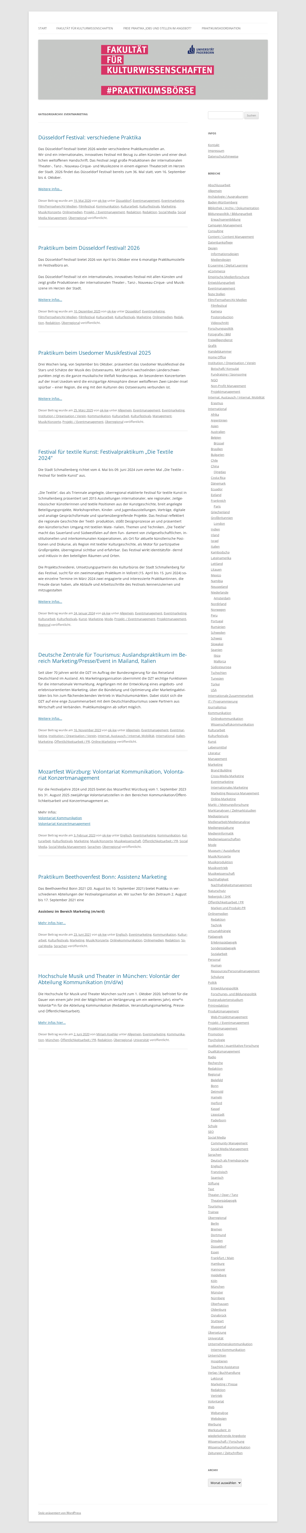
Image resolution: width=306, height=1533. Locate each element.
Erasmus (217, 403)
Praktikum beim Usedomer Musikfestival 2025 (94, 352)
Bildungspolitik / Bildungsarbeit (230, 214)
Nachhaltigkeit (218, 879)
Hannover (218, 1269)
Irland (215, 535)
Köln (214, 1281)
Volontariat (216, 1401)
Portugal (217, 621)
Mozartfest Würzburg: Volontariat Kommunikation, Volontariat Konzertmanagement (111, 774)
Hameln (216, 1097)
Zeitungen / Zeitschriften (225, 1453)
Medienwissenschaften (224, 839)
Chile (214, 460)
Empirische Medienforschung (228, 277)
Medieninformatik (221, 833)
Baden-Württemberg (222, 202)
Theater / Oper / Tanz (223, 1195)
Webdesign (219, 1418)
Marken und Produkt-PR (228, 908)
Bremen (216, 1229)
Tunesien (217, 678)
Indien (215, 529)
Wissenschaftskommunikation (232, 724)
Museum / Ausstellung (224, 850)
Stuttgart (217, 1321)
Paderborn (218, 1120)
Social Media (167, 212)
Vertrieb (216, 1395)
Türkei (215, 684)
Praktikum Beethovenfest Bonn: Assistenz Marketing (102, 876)
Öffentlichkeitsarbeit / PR (72, 741)
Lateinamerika (221, 558)
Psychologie (216, 1040)
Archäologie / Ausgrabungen (228, 196)
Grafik (212, 346)
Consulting (215, 231)
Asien (215, 426)
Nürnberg (218, 1298)
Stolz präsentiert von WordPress (59, 1513)
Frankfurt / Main (222, 1258)
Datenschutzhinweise (223, 156)
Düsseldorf (123, 200)
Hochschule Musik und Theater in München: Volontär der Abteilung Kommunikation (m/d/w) (109, 979)
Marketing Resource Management (235, 793)
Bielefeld (217, 1080)
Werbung (214, 1424)
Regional (44, 624)
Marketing (168, 206)
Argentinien (219, 420)
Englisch (126, 835)
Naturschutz (217, 891)
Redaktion (133, 212)
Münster (217, 1292)
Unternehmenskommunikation (230, 1344)
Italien (180, 736)
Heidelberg (218, 1275)
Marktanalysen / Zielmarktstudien (232, 810)
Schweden (218, 632)
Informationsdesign (225, 254)
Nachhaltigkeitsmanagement (231, 885)
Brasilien (217, 449)
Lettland (217, 564)
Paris (217, 506)
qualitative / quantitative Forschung (233, 1045)
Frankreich (218, 500)
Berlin (215, 1223)
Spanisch (217, 1177)
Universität (141, 1040)
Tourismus (215, 1206)
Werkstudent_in (219, 1430)
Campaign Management (225, 225)
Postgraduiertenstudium (225, 1000)
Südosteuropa (221, 667)
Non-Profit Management (228, 386)
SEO (211, 1131)
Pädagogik (215, 936)
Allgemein (125, 410)
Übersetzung (217, 1332)
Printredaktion (218, 1005)
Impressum (216, 150)
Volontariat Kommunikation (60, 818)
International (165, 736)
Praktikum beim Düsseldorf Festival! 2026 (89, 247)
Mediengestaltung (221, 827)
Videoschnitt (220, 323)
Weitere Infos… (50, 189)
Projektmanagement (171, 619)
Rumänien (218, 627)
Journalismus (217, 707)
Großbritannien (222, 518)
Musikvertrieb (218, 868)
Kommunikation (107, 206)
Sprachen (94, 847)
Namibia (217, 581)
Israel (215, 541)
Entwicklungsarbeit (221, 282)
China (215, 466)
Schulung (217, 977)
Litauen (216, 569)
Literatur (214, 753)
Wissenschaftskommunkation (229, 1447)
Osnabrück (218, 1315)
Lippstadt (217, 1114)
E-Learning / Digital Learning (228, 265)
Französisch (219, 1172)
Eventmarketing (172, 200)
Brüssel (219, 443)
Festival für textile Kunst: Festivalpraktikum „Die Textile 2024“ (105, 454)
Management (162, 416)
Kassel (215, 1109)
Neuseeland (219, 586)
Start (42, 28)
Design (213, 248)
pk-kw (102, 200)
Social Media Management (67, 847)
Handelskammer (220, 351)
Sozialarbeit (219, 954)
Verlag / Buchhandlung (224, 1372)
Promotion (216, 1034)
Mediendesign (221, 259)
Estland (216, 495)
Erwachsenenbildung (225, 219)
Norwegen (218, 609)
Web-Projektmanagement (229, 1017)
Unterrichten (217, 1355)
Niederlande (219, 592)
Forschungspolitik (220, 328)
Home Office (217, 357)
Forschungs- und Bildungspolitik (234, 994)
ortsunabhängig (219, 931)
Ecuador (217, 489)
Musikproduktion (220, 862)
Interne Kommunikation (228, 1350)
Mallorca (220, 661)
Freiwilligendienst (220, 340)
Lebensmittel (217, 747)
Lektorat (217, 1378)
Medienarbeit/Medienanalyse (229, 822)
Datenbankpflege (220, 242)
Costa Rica (218, 477)
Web (211, 1407)
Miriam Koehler (107, 1034)
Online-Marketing (103, 741)
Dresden (217, 1240)
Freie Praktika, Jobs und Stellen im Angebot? (157, 28)
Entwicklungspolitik (224, 988)
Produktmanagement (223, 1011)
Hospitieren (219, 1361)
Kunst (83, 619)
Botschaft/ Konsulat (225, 368)
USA (214, 690)
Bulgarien (217, 455)
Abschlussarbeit (219, 185)
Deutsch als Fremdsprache (229, 1160)
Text (211, 1189)
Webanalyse (219, 1413)
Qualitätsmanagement (224, 1051)
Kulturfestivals (149, 206)
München (52, 1040)
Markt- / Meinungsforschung (228, 804)
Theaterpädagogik (224, 1200)
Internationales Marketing (229, 787)
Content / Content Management (231, 237)
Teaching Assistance (225, 1367)
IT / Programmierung (223, 701)
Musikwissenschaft (127, 841)
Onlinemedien (72, 212)
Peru (214, 615)
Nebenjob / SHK (219, 896)
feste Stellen (216, 294)
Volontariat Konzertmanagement (64, 823)
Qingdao (220, 472)
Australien (218, 432)
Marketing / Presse (224, 1384)
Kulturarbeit (129, 206)
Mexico (216, 575)
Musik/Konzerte (49, 212)
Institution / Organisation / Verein (62, 416)
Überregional (77, 218)
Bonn (215, 1086)
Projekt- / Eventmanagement (104, 212)
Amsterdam (222, 598)
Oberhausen (220, 1304)
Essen (215, 1252)
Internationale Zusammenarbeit (230, 695)
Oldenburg (218, 1309)
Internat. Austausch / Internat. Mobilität (126, 736)
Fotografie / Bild (219, 334)
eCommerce (216, 271)
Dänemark (218, 483)
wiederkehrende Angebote (227, 1436)
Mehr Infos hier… (52, 923)
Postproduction (222, 317)
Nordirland (218, 604)
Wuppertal (218, 1327)
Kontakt (213, 145)
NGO (214, 380)
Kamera (216, 311)
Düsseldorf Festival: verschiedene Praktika (89, 137)
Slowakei (217, 644)
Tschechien (219, 673)
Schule (212, 1126)
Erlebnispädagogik (224, 942)
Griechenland (220, 512)
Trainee (213, 1212)
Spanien (216, 650)
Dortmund (218, 1235)
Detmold (217, 1091)
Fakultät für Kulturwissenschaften (84, 28)
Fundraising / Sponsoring (228, 374)
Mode (108, 619)
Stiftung (213, 1183)
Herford (216, 1103)
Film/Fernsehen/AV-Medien (57, 206)
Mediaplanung (218, 816)
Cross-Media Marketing (227, 776)
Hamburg (217, 1263)
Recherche (215, 1063)
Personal (214, 959)
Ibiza (217, 655)
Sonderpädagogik (223, 948)
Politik (212, 982)
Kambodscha (220, 552)
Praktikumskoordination (221, 28)
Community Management (229, 1143)
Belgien (216, 437)
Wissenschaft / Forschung (226, 1441)
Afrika (215, 414)
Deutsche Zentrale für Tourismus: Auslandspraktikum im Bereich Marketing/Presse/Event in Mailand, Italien (112, 657)
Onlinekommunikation (126, 940)
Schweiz (216, 638)
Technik (216, 925)
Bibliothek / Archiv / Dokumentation (233, 208)
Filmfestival (87, 206)
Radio (212, 1057)
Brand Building (221, 770)
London (219, 523)
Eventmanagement (146, 200)
